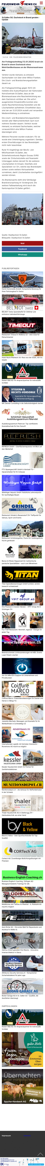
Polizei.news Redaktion (22, 57)
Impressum (6, 1136)
